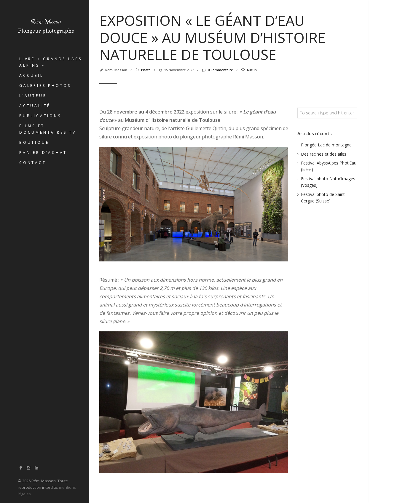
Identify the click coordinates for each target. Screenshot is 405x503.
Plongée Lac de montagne (326, 145)
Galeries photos (45, 85)
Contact (32, 162)
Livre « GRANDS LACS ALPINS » (50, 62)
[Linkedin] (36, 467)
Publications (40, 115)
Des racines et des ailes (323, 154)
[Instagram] (29, 467)
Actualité (34, 105)
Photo (146, 70)
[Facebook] (21, 467)
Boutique (34, 142)
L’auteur (33, 95)
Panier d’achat (43, 152)
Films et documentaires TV (47, 129)
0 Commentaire (220, 70)
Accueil (31, 75)
